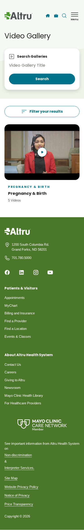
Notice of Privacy (17, 495)
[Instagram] (36, 272)
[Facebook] (7, 272)
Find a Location (15, 329)
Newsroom (12, 388)
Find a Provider (15, 321)
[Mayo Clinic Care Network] (42, 424)
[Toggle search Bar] (64, 15)
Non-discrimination (18, 455)
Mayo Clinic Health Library (23, 395)
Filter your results (46, 111)
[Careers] (56, 16)
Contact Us (12, 364)
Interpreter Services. (19, 468)
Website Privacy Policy (21, 487)
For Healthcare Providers (22, 403)
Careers (10, 372)
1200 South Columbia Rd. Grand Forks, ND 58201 (30, 247)
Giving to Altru (14, 380)
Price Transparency (18, 504)
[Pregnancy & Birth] (42, 163)
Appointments (14, 298)
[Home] (47, 15)
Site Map (10, 478)
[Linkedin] (21, 272)
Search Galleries (32, 56)
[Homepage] (17, 235)
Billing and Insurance (19, 313)
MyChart (10, 305)
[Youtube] (50, 272)
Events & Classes (17, 336)
